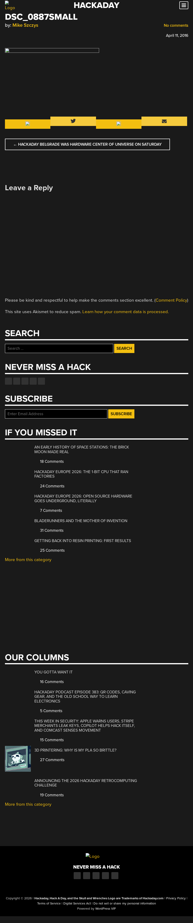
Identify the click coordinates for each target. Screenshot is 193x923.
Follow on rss (33, 381)
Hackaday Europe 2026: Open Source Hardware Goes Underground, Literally (83, 498)
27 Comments (51, 759)
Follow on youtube (24, 381)
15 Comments (51, 739)
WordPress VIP (105, 909)
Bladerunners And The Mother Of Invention (80, 520)
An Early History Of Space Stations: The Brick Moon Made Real (81, 449)
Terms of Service (49, 903)
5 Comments (50, 710)
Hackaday (96, 5)
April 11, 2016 (177, 35)
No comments (175, 25)
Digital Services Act (77, 903)
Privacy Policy (176, 898)
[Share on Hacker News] (21, 34)
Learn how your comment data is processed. (125, 311)
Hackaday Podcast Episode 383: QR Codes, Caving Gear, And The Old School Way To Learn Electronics (85, 697)
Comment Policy (171, 300)
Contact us (41, 381)
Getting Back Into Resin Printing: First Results (82, 540)
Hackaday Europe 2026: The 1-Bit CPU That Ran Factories (81, 474)
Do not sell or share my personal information (124, 903)
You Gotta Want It (53, 672)
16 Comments (51, 681)
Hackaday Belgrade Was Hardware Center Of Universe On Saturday (87, 144)
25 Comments (52, 550)
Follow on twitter (16, 381)
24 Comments (51, 486)
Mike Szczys (25, 25)
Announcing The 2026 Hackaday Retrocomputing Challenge (85, 783)
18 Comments (51, 461)
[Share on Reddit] (27, 34)
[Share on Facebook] (7, 34)
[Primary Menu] (183, 5)
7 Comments (50, 510)
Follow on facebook (8, 381)
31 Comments (51, 530)
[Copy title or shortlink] (34, 35)
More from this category (28, 559)
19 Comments (51, 795)
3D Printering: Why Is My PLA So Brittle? (75, 750)
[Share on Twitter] (14, 34)
